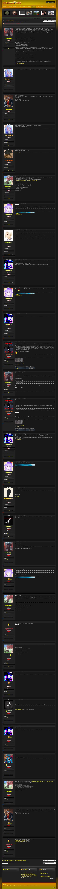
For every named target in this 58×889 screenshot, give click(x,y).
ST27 (8, 149)
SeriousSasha (8, 341)
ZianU (33, 873)
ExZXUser (25, 875)
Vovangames (30, 874)
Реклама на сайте (17, 885)
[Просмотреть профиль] (3, 46)
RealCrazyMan (9, 229)
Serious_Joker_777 (30, 876)
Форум (3, 21)
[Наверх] (54, 887)
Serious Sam (6, 21)
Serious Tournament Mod (19, 709)
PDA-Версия (38, 885)
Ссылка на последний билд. (19, 63)
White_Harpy (9, 124)
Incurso (26, 873)
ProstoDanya (23, 877)
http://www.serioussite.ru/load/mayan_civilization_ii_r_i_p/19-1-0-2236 (26, 180)
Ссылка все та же (18, 439)
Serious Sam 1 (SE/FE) (11, 21)
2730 (9, 224)
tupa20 (25, 876)
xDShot (9, 515)
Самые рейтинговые (44, 872)
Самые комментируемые (45, 876)
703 (8, 89)
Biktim (22, 875)
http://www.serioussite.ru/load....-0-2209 (21, 841)
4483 (9, 119)
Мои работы (17, 496)
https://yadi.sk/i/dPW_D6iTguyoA (20, 840)
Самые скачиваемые (44, 873)
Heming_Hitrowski (8, 259)
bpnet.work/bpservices (18, 214)
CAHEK (9, 94)
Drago (31, 873)
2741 (9, 170)
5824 (9, 48)
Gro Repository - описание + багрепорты (20, 21)
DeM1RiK (31, 875)
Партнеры (12, 885)
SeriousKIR (34, 874)
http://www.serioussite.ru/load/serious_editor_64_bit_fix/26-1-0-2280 (42, 781)
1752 (9, 536)
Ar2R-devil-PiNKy (8, 487)
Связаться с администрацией (25, 885)
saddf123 (28, 875)
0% (7, 142)
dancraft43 (23, 873)
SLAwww (8, 175)
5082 (9, 638)
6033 (9, 282)
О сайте (4, 884)
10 (26, 287)
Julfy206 (22, 876)
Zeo (8, 699)
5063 (9, 254)
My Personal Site (18, 152)
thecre (9, 371)
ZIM (7, 885)
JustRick (22, 874)
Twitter (18, 364)
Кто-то (29, 873)
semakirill (35, 875)
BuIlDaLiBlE (8, 203)
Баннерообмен (33, 885)
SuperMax (25, 874)
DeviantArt (22, 363)
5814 (9, 198)
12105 (9, 510)
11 (26, 313)
